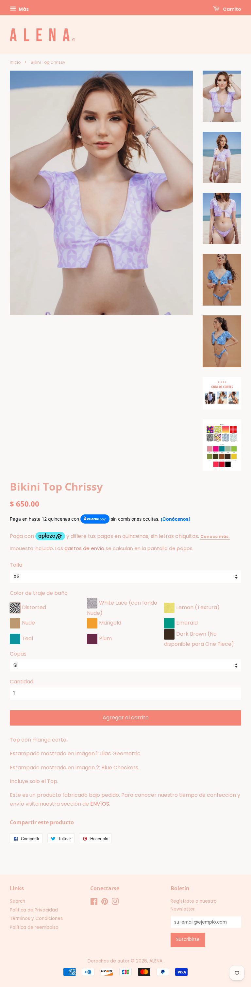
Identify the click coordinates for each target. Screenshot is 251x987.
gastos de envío (84, 548)
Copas (18, 654)
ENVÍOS (99, 804)
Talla (16, 565)
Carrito (231, 9)
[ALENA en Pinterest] (104, 903)
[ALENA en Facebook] (94, 903)
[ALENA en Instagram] (115, 903)
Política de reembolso (34, 927)
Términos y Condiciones (36, 918)
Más (23, 9)
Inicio (15, 62)
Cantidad (21, 681)
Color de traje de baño (39, 593)
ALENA (155, 961)
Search (17, 901)
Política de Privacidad (34, 910)
